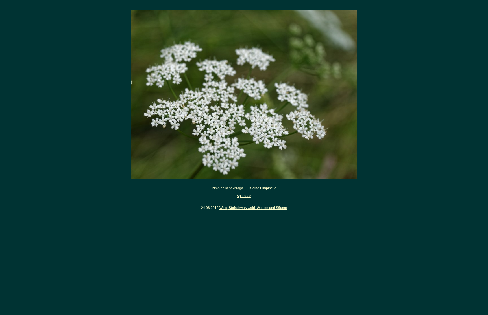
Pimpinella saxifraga (227, 188)
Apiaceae (244, 196)
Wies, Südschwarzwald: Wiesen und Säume (253, 208)
